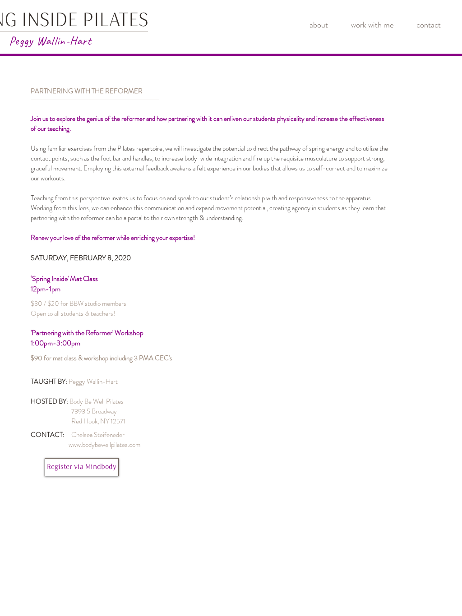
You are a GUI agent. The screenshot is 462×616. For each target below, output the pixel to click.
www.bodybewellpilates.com (104, 445)
